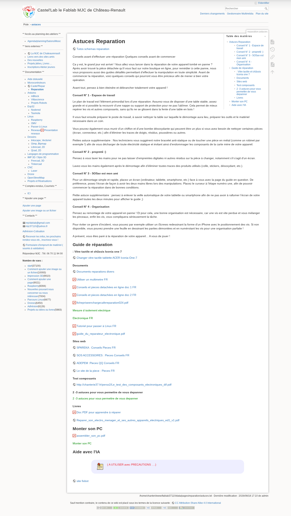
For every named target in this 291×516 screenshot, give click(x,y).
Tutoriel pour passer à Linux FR (96, 326)
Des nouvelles (35, 60)
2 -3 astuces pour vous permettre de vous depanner (249, 91)
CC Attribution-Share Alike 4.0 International (198, 503)
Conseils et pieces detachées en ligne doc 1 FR (106, 287)
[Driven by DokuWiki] (187, 507)
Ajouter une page (32, 205)
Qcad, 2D (36, 150)
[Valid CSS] (170, 507)
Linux (30, 116)
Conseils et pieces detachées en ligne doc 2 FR (106, 294)
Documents (243, 78)
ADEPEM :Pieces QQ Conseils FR (98, 363)
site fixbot (82, 481)
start (30, 265)
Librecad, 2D (38, 147)
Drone (31, 174)
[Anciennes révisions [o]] (272, 49)
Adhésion (33, 306)
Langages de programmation (43, 154)
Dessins (32, 137)
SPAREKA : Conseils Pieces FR (96, 347)
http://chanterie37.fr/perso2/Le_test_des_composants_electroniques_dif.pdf (124, 384)
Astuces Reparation (239, 42)
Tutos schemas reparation (93, 48)
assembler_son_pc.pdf (91, 435)
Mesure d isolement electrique (91, 310)
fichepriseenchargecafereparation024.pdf (102, 302)
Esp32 (31, 106)
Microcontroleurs (37, 82)
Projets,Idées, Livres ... (40, 63)
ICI (29, 193)
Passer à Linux (39, 126)
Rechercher (266, 8)
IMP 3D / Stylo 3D (37, 157)
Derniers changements (212, 13)
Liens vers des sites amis (41, 56)
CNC (30, 167)
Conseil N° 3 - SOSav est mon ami (250, 56)
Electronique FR (83, 318)
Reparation (37, 89)
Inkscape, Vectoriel (41, 140)
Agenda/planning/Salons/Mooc (44, 41)
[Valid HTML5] (154, 507)
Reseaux (36, 130)
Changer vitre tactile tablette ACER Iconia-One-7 (107, 257)
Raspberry (36, 120)
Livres (240, 97)
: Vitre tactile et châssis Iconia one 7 (249, 73)
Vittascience (37, 99)
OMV (33, 123)
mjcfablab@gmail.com (38, 222)
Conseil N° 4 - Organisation (244, 63)
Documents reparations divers (95, 271)
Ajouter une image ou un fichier (39, 210)
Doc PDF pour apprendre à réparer (99, 412)
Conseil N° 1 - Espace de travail (250, 46)
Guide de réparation (242, 68)
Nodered (36, 109)
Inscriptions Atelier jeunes (41, 67)
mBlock (35, 96)
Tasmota (35, 113)
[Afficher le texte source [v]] (272, 42)
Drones (31, 303)
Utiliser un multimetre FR (92, 279)
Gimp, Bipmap (38, 143)
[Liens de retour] (272, 57)
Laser (34, 170)
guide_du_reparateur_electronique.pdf (101, 333)
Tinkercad (36, 164)
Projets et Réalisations (40, 181)
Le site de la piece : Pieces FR (96, 370)
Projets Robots (39, 103)
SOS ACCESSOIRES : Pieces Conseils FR (103, 355)
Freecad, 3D (37, 160)
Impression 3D (35, 276)
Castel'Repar (38, 86)
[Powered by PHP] (137, 507)
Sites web (242, 81)
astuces (36, 24)
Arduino (32, 92)
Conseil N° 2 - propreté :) (250, 51)
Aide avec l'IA (239, 105)
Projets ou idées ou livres (41, 309)
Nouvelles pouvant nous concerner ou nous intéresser (41, 292)
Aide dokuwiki (35, 79)
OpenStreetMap (36, 177)
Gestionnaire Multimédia (240, 13)
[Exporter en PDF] (272, 64)
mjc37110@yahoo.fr (37, 226)
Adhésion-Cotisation (34, 231)
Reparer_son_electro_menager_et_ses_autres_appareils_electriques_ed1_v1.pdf (128, 420)
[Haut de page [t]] (272, 72)
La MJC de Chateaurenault (45, 53)
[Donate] (121, 507)
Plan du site (262, 13)
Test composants (246, 85)
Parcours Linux (36, 299)
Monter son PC (240, 101)
